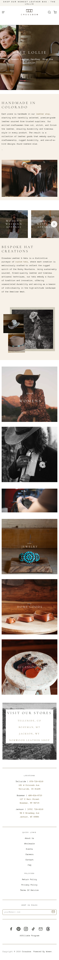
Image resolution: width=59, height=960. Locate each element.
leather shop (43, 114)
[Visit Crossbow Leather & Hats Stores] (29, 500)
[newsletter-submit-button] (53, 912)
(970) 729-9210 (35, 809)
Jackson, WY (29, 733)
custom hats (21, 262)
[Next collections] (54, 224)
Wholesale (29, 843)
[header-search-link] (49, 12)
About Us (29, 838)
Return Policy (29, 879)
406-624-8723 (35, 795)
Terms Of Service (29, 890)
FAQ (29, 865)
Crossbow (26, 951)
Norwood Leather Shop (29, 740)
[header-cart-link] (55, 12)
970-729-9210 (36, 781)
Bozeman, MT (29, 727)
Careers (30, 854)
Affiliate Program (29, 935)
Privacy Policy (29, 885)
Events (29, 849)
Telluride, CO (29, 720)
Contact (30, 860)
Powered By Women (42, 951)
